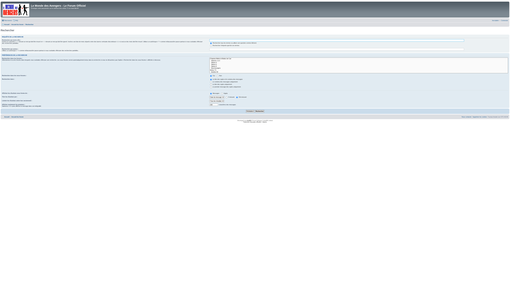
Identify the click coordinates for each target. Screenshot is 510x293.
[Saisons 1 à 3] (359, 61)
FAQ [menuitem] (16, 20)
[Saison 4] (359, 63)
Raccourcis (8, 20)
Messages (215, 93)
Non (220, 75)
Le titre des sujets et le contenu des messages (227, 79)
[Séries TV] (359, 70)
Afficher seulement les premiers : (13, 104)
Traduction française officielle (252, 122)
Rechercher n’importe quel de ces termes (225, 45)
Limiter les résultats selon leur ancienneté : (17, 100)
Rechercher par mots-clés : (11, 40)
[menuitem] (504, 20)
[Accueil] (16, 9)
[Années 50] (359, 72)
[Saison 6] (359, 66)
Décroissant (242, 97)
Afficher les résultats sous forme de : (15, 93)
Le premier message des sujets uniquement (226, 87)
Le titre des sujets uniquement (222, 84)
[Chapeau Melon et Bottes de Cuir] (359, 59)
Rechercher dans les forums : (12, 58)
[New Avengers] (359, 68)
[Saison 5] (359, 64)
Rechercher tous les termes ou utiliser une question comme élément (234, 43)
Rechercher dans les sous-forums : (14, 75)
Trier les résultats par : (10, 97)
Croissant (231, 97)
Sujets (225, 93)
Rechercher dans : (8, 79)
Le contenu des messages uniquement (225, 82)
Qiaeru (265, 122)
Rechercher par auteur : (10, 49)
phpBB (249, 120)
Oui (213, 75)
